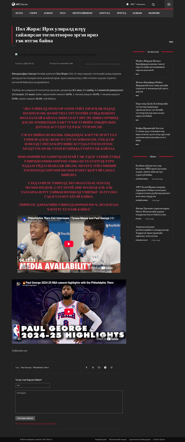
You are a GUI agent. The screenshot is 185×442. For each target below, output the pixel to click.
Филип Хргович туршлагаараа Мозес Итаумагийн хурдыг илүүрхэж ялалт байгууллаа (152, 211)
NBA (171, 42)
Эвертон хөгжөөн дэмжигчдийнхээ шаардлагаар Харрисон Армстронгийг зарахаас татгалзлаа (152, 231)
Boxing (138, 219)
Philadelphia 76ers (41, 367)
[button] (153, 4)
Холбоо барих (159, 439)
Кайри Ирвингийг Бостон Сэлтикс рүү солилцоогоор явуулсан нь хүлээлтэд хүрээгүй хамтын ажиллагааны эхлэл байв (153, 134)
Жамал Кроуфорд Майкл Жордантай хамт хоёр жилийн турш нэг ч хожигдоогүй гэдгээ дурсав (152, 87)
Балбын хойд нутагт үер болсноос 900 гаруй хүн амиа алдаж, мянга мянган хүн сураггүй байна (151, 170)
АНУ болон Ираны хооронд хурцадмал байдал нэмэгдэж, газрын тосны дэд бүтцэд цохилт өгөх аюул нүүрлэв (153, 191)
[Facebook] (86, 367)
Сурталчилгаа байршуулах (140, 439)
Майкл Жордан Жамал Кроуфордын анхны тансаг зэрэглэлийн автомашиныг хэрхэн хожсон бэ (150, 65)
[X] (92, 367)
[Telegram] (105, 367)
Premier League (142, 240)
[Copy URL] (111, 367)
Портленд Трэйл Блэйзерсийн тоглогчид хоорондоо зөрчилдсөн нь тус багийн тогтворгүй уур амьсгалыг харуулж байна (152, 109)
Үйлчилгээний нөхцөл (117, 439)
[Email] (99, 367)
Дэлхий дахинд (142, 179)
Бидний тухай (100, 439)
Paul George (26, 367)
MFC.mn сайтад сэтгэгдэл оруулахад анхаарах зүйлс (35, 423)
